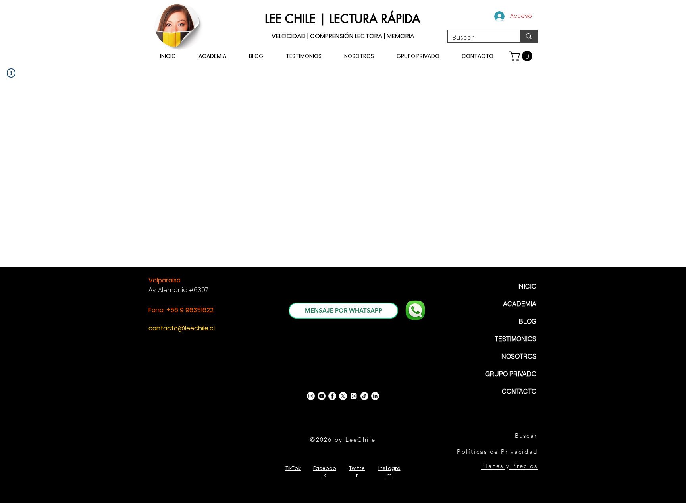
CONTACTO (519, 391)
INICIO (526, 286)
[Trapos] (354, 396)
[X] (343, 396)
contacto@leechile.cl (181, 328)
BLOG (527, 321)
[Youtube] (322, 396)
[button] (522, 56)
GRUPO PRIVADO (510, 374)
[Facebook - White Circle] (332, 396)
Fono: (157, 310)
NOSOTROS (518, 356)
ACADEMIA (519, 304)
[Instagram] (311, 396)
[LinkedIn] (375, 396)
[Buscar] (528, 36)
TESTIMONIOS (515, 339)
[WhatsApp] (415, 310)
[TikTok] (364, 396)
